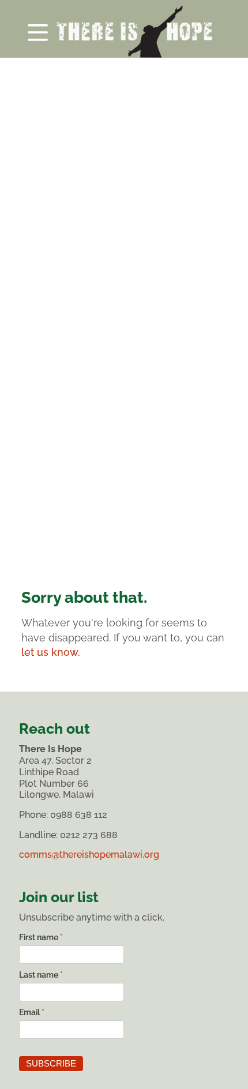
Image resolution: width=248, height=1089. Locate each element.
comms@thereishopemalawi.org (89, 854)
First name (41, 937)
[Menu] (124, 29)
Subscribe (51, 1063)
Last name (41, 974)
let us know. (50, 652)
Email (31, 1012)
